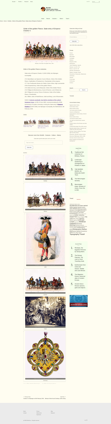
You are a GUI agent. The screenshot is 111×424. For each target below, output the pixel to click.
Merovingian (72, 56)
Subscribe (29, 147)
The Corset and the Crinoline (75, 110)
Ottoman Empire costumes (79, 226)
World (61, 18)
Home (42, 18)
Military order (46, 383)
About (31, 1)
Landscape (81, 220)
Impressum (38, 414)
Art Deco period (83, 205)
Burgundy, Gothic (73, 61)
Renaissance (38, 383)
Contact (25, 412)
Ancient (71, 52)
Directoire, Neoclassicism (75, 70)
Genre (5, 21)
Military (28, 383)
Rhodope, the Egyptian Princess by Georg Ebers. (80, 249)
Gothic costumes (79, 215)
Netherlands (31, 383)
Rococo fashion (76, 231)
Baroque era (76, 208)
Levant (72, 222)
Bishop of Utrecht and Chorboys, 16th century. (55, 397)
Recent (48, 18)
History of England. (80, 216)
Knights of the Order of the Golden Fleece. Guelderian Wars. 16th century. (43, 126)
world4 (28, 32)
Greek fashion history (74, 106)
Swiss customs (79, 232)
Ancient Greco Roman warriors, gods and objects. (80, 285)
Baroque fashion (83, 208)
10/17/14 (24, 32)
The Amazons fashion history (75, 118)
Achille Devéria (72, 204)
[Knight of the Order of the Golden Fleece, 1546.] (29, 121)
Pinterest (87, 2)
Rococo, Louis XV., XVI (74, 68)
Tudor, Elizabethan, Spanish (75, 65)
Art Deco (71, 82)
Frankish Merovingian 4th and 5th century (78, 126)
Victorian (71, 77)
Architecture (74, 205)
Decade (13, 1)
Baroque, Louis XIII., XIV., (75, 67)
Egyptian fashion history (74, 105)
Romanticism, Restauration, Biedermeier (78, 74)
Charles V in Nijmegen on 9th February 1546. (33, 397)
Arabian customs (77, 204)
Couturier (74, 211)
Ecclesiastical (73, 213)
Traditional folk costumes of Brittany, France (79, 154)
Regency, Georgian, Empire (75, 72)
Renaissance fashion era (52, 383)
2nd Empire (72, 75)
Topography (74, 234)
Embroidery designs (80, 213)
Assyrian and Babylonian (75, 112)
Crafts (77, 211)
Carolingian (72, 58)
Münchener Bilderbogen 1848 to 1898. (77, 136)
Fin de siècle (72, 79)
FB (89, 2)
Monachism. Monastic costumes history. (78, 134)
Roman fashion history (74, 116)
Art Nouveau (72, 81)
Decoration (81, 212)
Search (71, 88)
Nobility (9, 21)
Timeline (20, 1)
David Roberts (75, 212)
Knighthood (75, 220)
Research (26, 1)
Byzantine (72, 54)
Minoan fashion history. (74, 108)
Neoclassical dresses (80, 225)
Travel (67, 18)
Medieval (71, 60)
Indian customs (76, 218)
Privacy (37, 411)
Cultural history (82, 211)
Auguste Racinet (77, 207)
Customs (71, 212)
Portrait (79, 227)
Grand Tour (73, 217)
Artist (71, 207)
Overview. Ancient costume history (77, 137)
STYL (74, 232)
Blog (52, 411)
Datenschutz (39, 412)
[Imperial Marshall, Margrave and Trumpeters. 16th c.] (58, 121)
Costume (54, 18)
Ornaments (72, 226)
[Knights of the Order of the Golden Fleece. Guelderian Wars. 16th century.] (44, 121)
